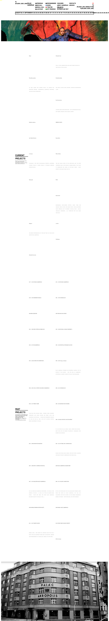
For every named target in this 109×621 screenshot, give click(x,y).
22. (73, 13)
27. (83, 13)
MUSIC (49, 5)
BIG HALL (39, 5)
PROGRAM (40, 3)
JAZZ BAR (40, 9)
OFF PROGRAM (51, 9)
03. (100, 13)
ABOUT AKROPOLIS (62, 5)
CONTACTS (72, 3)
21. (71, 13)
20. (69, 13)
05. (104, 13)
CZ (93, 3)
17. (63, 13)
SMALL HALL (40, 7)
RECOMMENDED (51, 3)
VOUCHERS (60, 3)
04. (38, 13)
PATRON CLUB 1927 (62, 9)
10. (50, 13)
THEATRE (49, 7)
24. (77, 13)
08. (46, 13)
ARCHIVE (71, 5)
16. (61, 13)
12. (54, 13)
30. (89, 13)
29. (87, 13)
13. (56, 13)
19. (67, 13)
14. (58, 13)
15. (59, 13)
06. (42, 13)
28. (85, 13)
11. (52, 13)
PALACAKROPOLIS (30, 4)
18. (65, 13)
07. (44, 13)
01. (96, 13)
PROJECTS (60, 7)
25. (79, 13)
